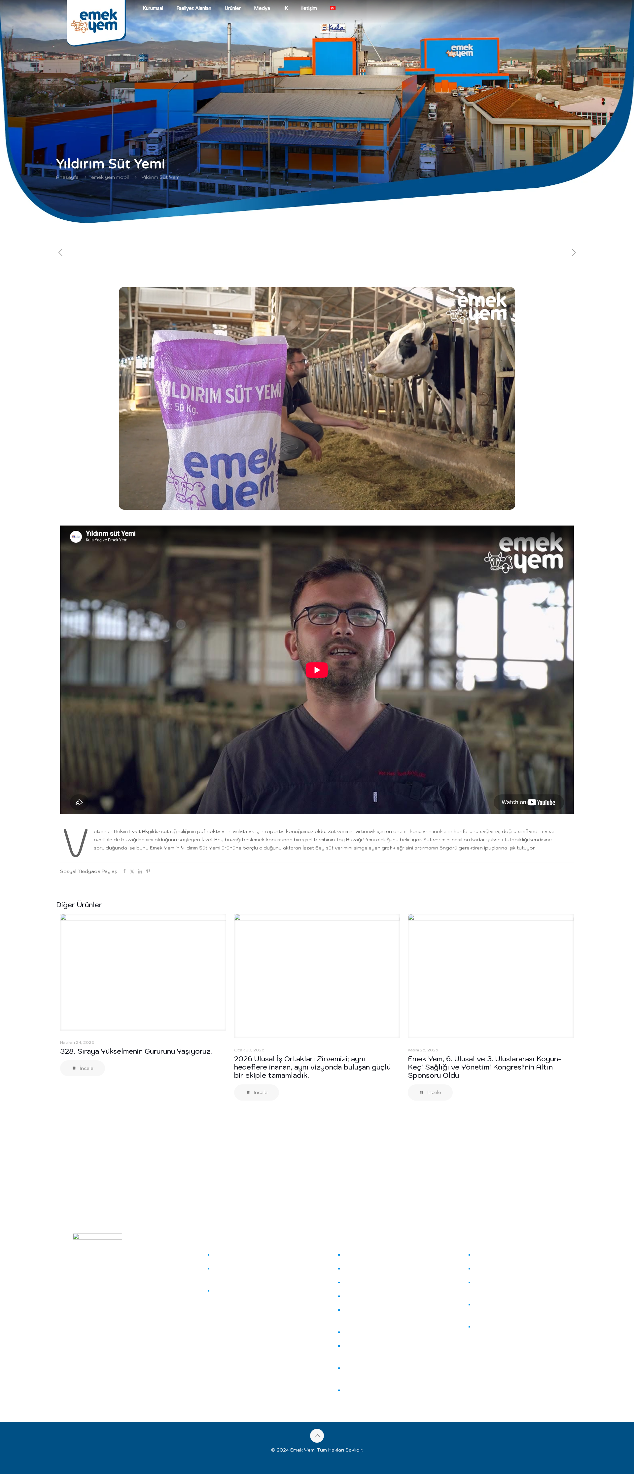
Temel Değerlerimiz (228, 1295)
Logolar (484, 1268)
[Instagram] (75, 1352)
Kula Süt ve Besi (357, 1314)
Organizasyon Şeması (230, 1273)
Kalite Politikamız (487, 1286)
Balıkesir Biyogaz (354, 1372)
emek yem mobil (110, 177)
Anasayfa (67, 177)
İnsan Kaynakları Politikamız (487, 1335)
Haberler (485, 1255)
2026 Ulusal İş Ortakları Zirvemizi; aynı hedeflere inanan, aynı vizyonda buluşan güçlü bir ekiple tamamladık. (312, 1067)
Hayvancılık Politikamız (488, 1308)
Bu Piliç (352, 1332)
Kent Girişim (357, 1390)
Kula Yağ (354, 1255)
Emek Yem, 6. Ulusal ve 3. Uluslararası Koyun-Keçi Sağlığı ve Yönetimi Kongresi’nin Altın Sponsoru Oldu (484, 1067)
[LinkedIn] (91, 1352)
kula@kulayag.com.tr (105, 1334)
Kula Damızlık (359, 1296)
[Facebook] (84, 1352)
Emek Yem (356, 1268)
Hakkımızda (227, 1255)
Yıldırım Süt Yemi (161, 177)
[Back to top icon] (317, 1436)
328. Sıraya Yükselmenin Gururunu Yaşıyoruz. (136, 1051)
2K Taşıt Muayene (355, 1350)
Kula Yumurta (360, 1282)
